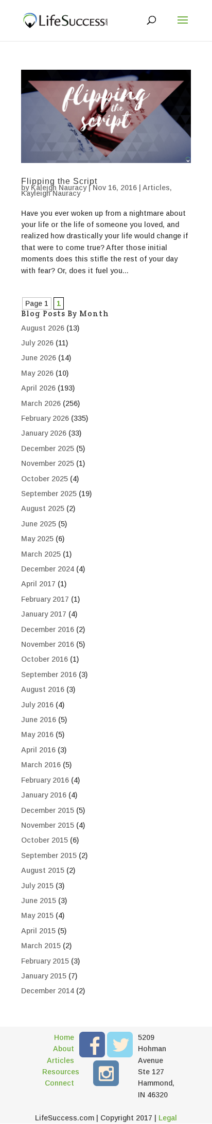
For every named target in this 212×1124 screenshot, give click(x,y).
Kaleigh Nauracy (58, 187)
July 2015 (37, 886)
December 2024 (47, 569)
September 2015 (49, 855)
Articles (156, 187)
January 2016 (43, 795)
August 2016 (42, 689)
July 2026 (37, 343)
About (63, 1049)
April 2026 (38, 388)
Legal (167, 1118)
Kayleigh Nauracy (50, 193)
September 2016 (49, 674)
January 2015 (43, 976)
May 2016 (37, 734)
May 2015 (37, 915)
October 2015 (44, 840)
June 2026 (38, 358)
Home (64, 1037)
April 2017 (38, 584)
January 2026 (43, 433)
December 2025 (47, 448)
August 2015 (42, 870)
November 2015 (47, 825)
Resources (58, 1072)
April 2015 (38, 931)
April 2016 (38, 750)
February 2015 (45, 961)
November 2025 (47, 463)
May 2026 (37, 373)
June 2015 (38, 900)
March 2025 (41, 554)
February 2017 (45, 599)
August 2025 (42, 508)
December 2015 (47, 810)
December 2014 (47, 991)
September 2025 (49, 493)
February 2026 (45, 418)
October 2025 (44, 479)
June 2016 (38, 720)
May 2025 (37, 539)
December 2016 (47, 629)
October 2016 (44, 659)
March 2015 (41, 946)
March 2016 (41, 765)
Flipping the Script (59, 181)
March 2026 (41, 403)
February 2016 (45, 780)
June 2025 (38, 524)
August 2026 (42, 328)
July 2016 (37, 705)
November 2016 (47, 644)
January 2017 (43, 614)
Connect (59, 1083)
